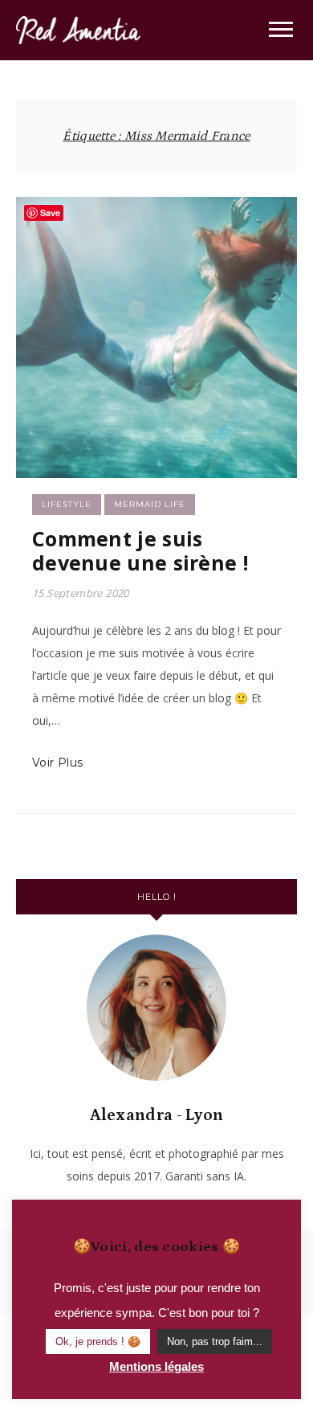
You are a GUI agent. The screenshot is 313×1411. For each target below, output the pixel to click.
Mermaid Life (149, 504)
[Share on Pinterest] (34, 277)
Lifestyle (66, 504)
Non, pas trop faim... (214, 1341)
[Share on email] (34, 306)
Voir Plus (57, 762)
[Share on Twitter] (34, 248)
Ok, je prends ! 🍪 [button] (97, 1341)
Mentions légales (156, 1366)
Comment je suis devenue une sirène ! (140, 550)
